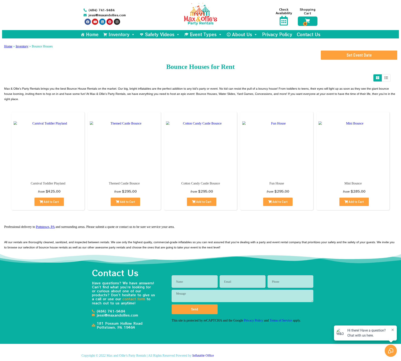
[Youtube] (95, 22)
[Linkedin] (102, 22)
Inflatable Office (203, 355)
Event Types (203, 34)
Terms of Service (281, 320)
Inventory (119, 34)
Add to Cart (51, 202)
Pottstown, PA (45, 227)
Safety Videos (159, 34)
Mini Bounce (353, 183)
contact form (133, 298)
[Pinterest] (110, 22)
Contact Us (308, 34)
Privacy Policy (277, 34)
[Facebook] (88, 22)
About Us (242, 34)
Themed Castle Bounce (124, 183)
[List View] (386, 77)
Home (92, 34)
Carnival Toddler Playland (48, 183)
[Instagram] (117, 22)
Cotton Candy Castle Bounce (200, 183)
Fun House (276, 183)
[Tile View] (377, 77)
